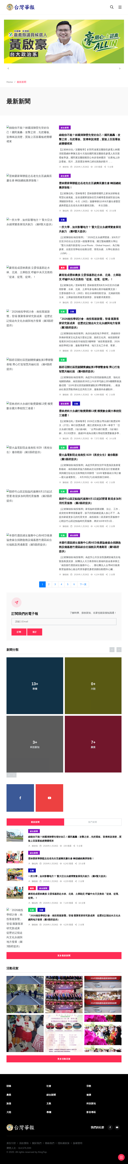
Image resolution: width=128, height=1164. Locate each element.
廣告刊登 (11, 1143)
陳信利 (66, 211)
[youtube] (49, 798)
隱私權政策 (64, 1143)
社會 (63, 312)
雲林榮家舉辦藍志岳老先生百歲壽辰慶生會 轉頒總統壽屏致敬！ (61, 858)
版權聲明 (77, 1143)
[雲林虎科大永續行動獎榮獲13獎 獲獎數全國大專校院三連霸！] (30, 406)
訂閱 (19, 632)
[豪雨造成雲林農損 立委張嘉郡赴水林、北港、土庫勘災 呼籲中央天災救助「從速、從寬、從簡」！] (30, 272)
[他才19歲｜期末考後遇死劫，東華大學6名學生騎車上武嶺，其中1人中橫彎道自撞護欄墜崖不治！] (25, 994)
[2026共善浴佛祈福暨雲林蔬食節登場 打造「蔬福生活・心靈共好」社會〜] (103, 1033)
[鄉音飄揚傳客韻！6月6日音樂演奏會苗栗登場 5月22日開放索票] (63, 1033)
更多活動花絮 (64, 1059)
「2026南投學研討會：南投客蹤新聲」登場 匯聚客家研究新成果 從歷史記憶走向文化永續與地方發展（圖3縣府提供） (89, 323)
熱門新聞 (92, 822)
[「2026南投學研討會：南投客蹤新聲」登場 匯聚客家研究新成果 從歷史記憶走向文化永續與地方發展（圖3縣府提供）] (30, 318)
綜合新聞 (65, 128)
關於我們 (37, 1143)
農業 (63, 268)
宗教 (88, 1086)
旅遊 (8, 1103)
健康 (88, 1094)
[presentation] (8, 68)
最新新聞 (35, 822)
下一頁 (83, 584)
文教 (63, 220)
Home (9, 82)
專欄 (48, 1112)
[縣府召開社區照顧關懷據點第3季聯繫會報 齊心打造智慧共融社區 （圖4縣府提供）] (30, 364)
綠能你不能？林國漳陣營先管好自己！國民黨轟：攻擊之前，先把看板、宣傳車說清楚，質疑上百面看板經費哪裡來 (89, 139)
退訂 (34, 632)
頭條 (8, 1086)
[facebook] (20, 798)
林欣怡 (66, 167)
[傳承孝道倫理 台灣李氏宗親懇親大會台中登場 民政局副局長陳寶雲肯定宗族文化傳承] (63, 994)
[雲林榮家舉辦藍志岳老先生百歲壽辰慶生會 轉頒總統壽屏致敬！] (30, 178)
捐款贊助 (24, 1143)
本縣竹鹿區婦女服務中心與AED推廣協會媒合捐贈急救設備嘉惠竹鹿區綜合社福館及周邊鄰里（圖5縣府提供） (90, 547)
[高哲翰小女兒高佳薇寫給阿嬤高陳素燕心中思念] (25, 1033)
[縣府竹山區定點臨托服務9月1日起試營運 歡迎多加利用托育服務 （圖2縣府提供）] (30, 496)
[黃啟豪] (64, 41)
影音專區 (91, 1112)
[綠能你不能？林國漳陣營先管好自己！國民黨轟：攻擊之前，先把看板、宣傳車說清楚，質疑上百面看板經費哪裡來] (30, 134)
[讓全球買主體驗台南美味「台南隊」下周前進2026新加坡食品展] (103, 994)
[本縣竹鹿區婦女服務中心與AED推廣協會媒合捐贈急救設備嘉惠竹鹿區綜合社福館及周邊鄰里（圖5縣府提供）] (30, 540)
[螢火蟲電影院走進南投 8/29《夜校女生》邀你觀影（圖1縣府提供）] (30, 449)
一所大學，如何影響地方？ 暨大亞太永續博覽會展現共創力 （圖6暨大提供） (68, 876)
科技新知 (91, 1103)
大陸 (8, 1112)
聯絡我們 (49, 1143)
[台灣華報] (20, 7)
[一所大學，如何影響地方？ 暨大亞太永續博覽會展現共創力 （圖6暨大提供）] (30, 222)
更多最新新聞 (64, 955)
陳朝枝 (66, 258)
